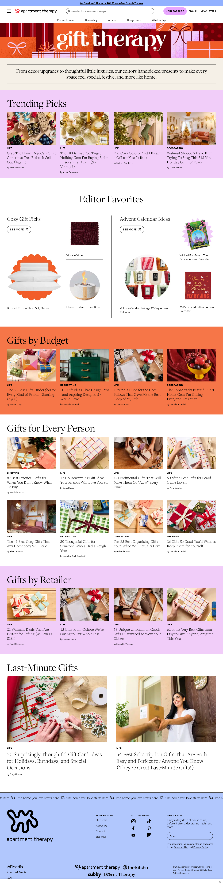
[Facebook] (133, 828)
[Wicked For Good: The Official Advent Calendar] (197, 233)
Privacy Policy (200, 847)
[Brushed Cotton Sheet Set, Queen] (34, 277)
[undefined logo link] (36, 11)
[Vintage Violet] (84, 233)
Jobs (10, 878)
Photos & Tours (65, 20)
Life (9, 148)
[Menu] (9, 11)
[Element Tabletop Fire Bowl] (84, 285)
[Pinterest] (149, 828)
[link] (31, 157)
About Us (101, 825)
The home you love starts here (74, 798)
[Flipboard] (149, 835)
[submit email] (208, 836)
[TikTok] (149, 821)
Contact (100, 831)
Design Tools (134, 20)
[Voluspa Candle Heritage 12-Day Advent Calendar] (147, 277)
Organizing (121, 536)
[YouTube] (133, 835)
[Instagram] (133, 821)
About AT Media (16, 872)
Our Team (101, 820)
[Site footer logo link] (49, 824)
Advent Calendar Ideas (145, 223)
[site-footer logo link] (15, 867)
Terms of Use (181, 847)
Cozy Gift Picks (24, 223)
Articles (112, 20)
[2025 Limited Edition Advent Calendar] (197, 285)
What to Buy (159, 20)
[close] (220, 882)
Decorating (91, 20)
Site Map (101, 837)
